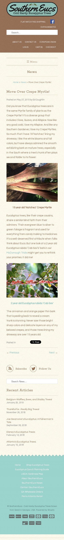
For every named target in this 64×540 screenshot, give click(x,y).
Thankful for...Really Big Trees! (22, 409)
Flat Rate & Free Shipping (33, 22)
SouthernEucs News (32, 483)
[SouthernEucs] (32, 4)
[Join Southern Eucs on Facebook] (52, 22)
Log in (26, 47)
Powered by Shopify (45, 510)
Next (52, 352)
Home (18, 465)
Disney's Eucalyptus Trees (20, 432)
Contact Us (30, 42)
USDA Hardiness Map (32, 474)
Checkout (51, 47)
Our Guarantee (48, 27)
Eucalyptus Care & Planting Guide (32, 469)
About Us (17, 42)
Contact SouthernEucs (32, 487)
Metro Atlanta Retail (32, 496)
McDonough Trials (16, 252)
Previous (14, 352)
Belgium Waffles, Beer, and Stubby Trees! (29, 399)
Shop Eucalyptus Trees (37, 465)
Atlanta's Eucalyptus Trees (21, 442)
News (32, 72)
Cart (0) (39, 47)
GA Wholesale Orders (32, 492)
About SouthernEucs (32, 478)
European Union (48, 42)
